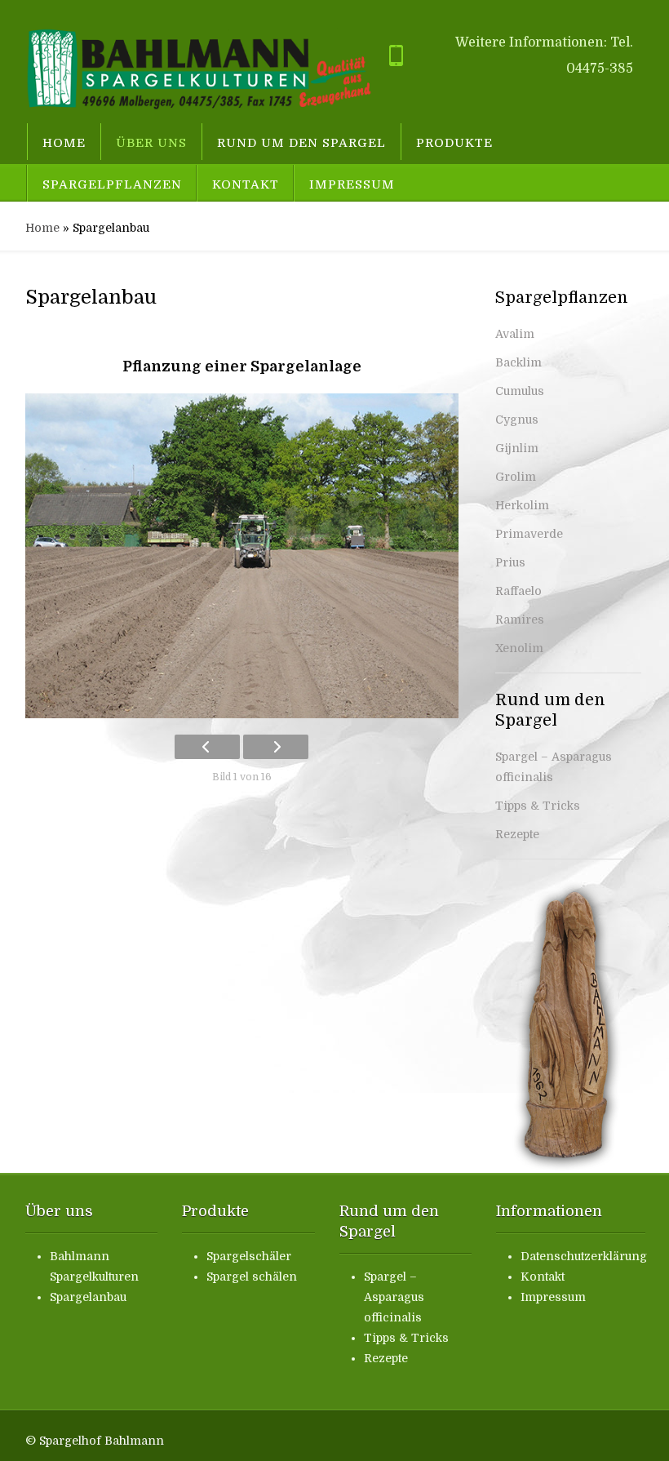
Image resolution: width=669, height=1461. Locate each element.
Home (64, 142)
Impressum (352, 184)
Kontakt (245, 184)
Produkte (454, 142)
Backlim (518, 362)
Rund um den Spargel (301, 142)
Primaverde (529, 533)
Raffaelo (518, 590)
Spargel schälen (251, 1276)
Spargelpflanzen (112, 184)
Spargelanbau (88, 1296)
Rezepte (517, 834)
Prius (510, 562)
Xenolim (519, 648)
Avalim (514, 333)
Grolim (515, 476)
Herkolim (522, 505)
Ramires (519, 619)
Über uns (151, 142)
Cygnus (516, 419)
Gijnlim (516, 448)
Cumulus (519, 390)
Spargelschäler (248, 1256)
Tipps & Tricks (537, 805)
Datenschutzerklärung (584, 1256)
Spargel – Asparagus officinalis (394, 1297)
